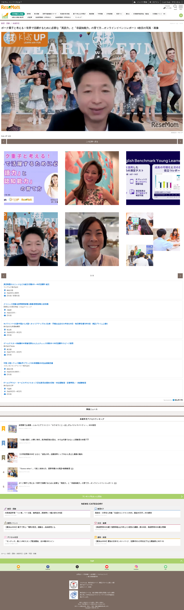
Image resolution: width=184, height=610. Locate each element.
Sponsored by (168, 400)
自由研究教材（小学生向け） (44, 17)
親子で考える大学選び (79, 14)
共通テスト (119, 14)
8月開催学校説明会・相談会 (141, 14)
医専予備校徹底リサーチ (49, 14)
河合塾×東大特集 (65, 14)
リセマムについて (103, 574)
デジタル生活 (12, 537)
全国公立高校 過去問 (17, 17)
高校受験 (91, 14)
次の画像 (180, 141)
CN (169, 8)
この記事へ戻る (92, 141)
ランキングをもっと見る (92, 496)
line (165, 569)
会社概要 (93, 574)
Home (18, 569)
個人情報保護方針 (93, 576)
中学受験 (100, 14)
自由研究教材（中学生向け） (63, 17)
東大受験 (36, 14)
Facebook (48, 569)
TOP (92, 561)
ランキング (78, 17)
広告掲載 (85, 574)
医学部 (29, 14)
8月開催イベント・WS (159, 14)
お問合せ (78, 574)
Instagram (136, 569)
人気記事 (29, 17)
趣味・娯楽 (102, 537)
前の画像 (3, 141)
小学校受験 (109, 14)
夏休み (128, 14)
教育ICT (101, 509)
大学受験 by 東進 (17, 14)
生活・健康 (102, 523)
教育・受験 (11, 509)
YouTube (107, 569)
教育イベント (12, 523)
